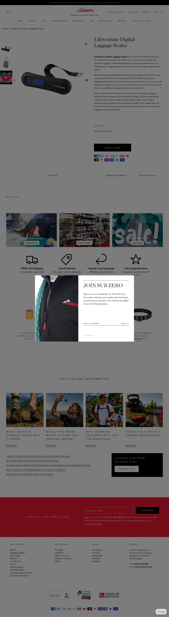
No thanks (88, 335)
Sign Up (125, 323)
